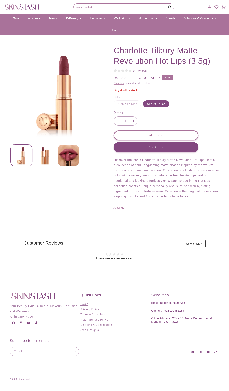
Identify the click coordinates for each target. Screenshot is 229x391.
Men (52, 18)
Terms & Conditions (93, 314)
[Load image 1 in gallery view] (21, 155)
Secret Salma (156, 103)
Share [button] (121, 207)
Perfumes (96, 18)
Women (33, 18)
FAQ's (84, 303)
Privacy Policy (89, 309)
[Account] (209, 7)
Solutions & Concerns (198, 18)
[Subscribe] (74, 351)
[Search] (170, 7)
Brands (170, 18)
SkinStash (24, 379)
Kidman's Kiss (129, 104)
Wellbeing (120, 18)
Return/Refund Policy (94, 319)
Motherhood (146, 18)
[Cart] (223, 7)
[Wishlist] (216, 7)
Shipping (119, 83)
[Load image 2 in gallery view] (45, 155)
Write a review (194, 243)
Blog (114, 30)
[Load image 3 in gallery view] (68, 155)
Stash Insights (89, 330)
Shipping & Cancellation (96, 324)
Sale (16, 18)
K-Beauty (72, 18)
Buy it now (156, 147)
